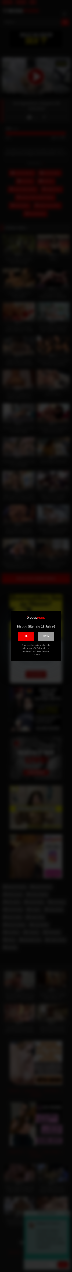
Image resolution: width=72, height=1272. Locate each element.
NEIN (46, 636)
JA (26, 636)
